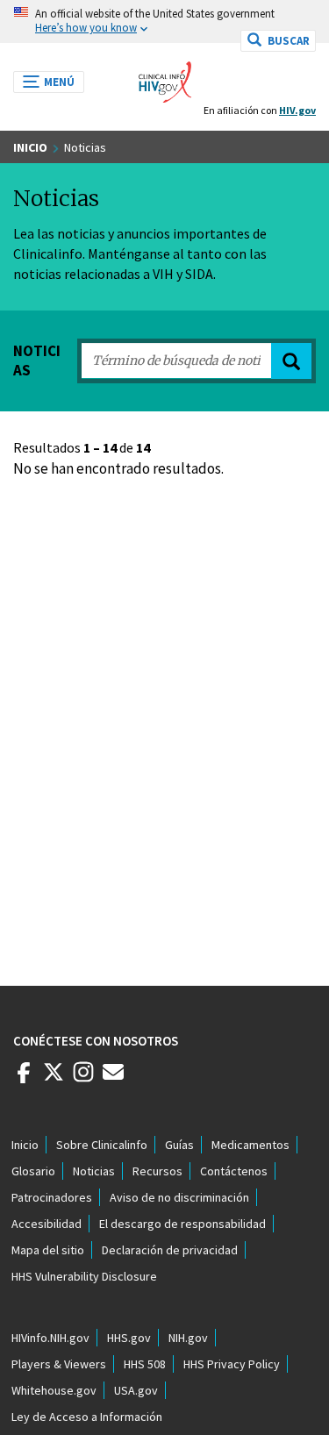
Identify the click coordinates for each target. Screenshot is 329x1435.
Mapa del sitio (47, 1250)
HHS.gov (129, 1338)
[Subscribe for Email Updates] (113, 1079)
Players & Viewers (58, 1364)
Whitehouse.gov (54, 1390)
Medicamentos (250, 1145)
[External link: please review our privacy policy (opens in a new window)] (53, 1079)
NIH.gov (188, 1338)
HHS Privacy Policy (231, 1364)
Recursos (157, 1171)
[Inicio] (165, 77)
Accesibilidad (46, 1224)
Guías (179, 1145)
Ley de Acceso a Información (86, 1416)
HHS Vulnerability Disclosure (84, 1276)
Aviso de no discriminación (179, 1197)
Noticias (94, 1171)
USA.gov (136, 1390)
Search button (291, 361)
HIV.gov (297, 110)
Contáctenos (234, 1171)
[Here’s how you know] (164, 21)
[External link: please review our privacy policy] (23, 1079)
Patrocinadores (51, 1197)
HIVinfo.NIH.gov (50, 1338)
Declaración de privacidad (170, 1250)
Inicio (30, 147)
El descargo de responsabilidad (182, 1224)
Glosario (33, 1171)
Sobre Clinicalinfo (101, 1145)
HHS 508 (145, 1364)
